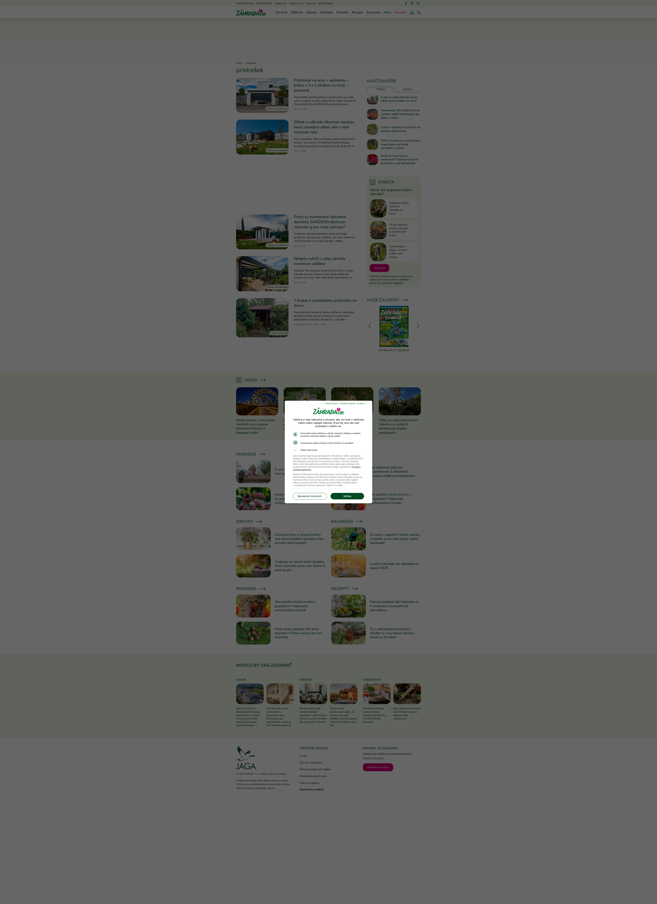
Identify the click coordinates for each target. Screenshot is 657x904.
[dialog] (328, 452)
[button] (328, 450)
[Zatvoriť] (346, 403)
